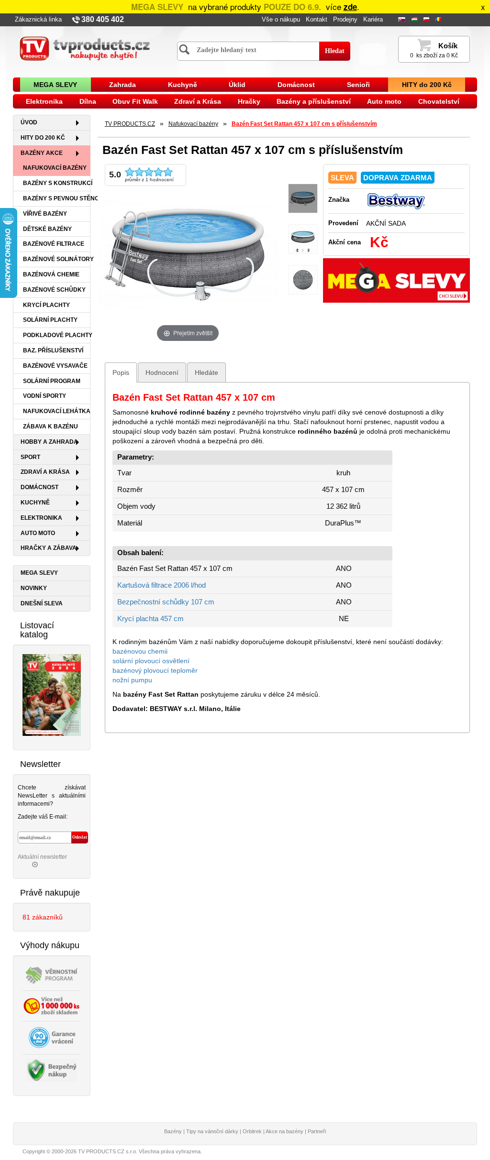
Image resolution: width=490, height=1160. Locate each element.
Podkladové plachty (56, 335)
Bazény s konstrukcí (56, 183)
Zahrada (122, 84)
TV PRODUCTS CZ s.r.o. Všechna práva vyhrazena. (140, 1151)
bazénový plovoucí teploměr (155, 670)
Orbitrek (252, 1131)
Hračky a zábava (49, 548)
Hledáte (206, 372)
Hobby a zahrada (49, 441)
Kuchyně (182, 84)
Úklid (237, 84)
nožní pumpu (132, 680)
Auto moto (384, 101)
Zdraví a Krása (197, 101)
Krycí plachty (46, 305)
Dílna (87, 101)
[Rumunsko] (439, 20)
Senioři (358, 84)
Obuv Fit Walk (135, 101)
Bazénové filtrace (53, 244)
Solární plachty (50, 320)
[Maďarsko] (415, 20)
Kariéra (373, 19)
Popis (120, 372)
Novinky (34, 588)
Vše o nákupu (281, 19)
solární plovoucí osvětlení (150, 661)
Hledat (335, 51)
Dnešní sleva (42, 603)
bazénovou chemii (139, 651)
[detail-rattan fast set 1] (303, 280)
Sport (30, 457)
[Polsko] (427, 20)
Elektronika (44, 101)
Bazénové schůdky (54, 289)
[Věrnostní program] (51, 974)
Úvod (29, 122)
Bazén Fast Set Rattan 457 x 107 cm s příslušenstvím (304, 123)
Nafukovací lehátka (56, 411)
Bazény (173, 1131)
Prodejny (345, 19)
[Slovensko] (402, 20)
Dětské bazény (47, 229)
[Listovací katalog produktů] (51, 694)
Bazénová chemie (51, 274)
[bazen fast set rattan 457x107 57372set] (303, 239)
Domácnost (296, 84)
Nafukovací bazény (55, 167)
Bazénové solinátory (56, 259)
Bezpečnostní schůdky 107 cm (165, 602)
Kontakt (316, 19)
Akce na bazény (284, 1131)
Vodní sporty (44, 396)
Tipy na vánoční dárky (212, 1131)
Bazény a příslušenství (314, 101)
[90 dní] (51, 1037)
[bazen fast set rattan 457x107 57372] (303, 198)
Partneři (317, 1131)
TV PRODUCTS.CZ (130, 123)
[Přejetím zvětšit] (188, 253)
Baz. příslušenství (53, 350)
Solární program (51, 381)
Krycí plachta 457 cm (150, 619)
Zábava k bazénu (50, 426)
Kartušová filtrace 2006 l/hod (161, 585)
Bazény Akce (42, 153)
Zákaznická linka (38, 19)
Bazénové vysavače (55, 365)
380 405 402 (102, 19)
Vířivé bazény (45, 213)
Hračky (249, 101)
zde (350, 6)
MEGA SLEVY (55, 84)
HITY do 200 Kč (427, 84)
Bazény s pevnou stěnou (56, 198)
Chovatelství (438, 101)
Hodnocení (161, 372)
